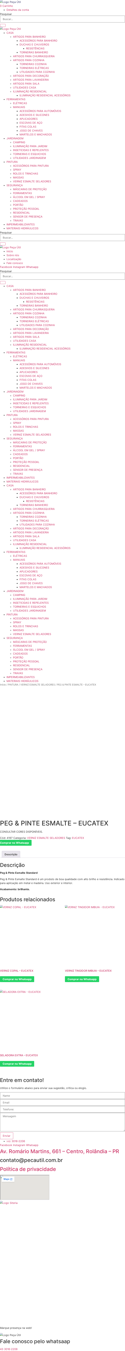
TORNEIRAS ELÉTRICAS (34, 68)
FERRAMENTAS (16, 99)
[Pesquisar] (3, 25)
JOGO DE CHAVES (31, 130)
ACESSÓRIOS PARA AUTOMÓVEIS (40, 111)
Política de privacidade (28, 1169)
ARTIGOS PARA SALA (26, 83)
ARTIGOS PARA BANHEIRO (29, 36)
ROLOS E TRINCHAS (25, 173)
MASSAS (18, 177)
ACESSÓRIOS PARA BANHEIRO (38, 40)
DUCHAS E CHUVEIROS (34, 44)
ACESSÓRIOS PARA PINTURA (31, 165)
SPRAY (17, 169)
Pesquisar (6, 14)
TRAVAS (18, 220)
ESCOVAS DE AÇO (31, 122)
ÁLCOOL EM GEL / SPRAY (29, 197)
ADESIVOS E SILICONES (34, 115)
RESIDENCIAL (21, 212)
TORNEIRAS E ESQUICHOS (29, 154)
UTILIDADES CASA (24, 87)
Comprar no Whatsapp (17, 979)
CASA (10, 32)
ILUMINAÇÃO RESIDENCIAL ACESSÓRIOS (45, 95)
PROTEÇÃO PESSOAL (26, 208)
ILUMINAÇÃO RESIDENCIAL (30, 91)
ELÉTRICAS (20, 103)
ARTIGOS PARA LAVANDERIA (31, 79)
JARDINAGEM (15, 138)
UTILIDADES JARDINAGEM (29, 158)
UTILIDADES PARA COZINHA (37, 71)
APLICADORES (29, 118)
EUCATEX (78, 838)
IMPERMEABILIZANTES (21, 224)
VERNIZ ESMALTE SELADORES (32, 181)
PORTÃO (18, 204)
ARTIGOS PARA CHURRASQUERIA (34, 56)
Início (3, 684)
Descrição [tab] (11, 854)
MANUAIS (19, 107)
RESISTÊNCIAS (35, 48)
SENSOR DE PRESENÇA (27, 216)
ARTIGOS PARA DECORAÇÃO (31, 75)
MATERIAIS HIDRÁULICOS (22, 228)
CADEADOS (20, 201)
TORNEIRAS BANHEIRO (34, 52)
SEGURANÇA (15, 185)
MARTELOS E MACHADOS (36, 134)
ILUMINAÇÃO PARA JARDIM (30, 146)
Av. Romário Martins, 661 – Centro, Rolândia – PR (59, 1151)
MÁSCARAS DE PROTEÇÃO (30, 189)
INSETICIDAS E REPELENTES (31, 150)
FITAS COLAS (28, 126)
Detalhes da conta (18, 9)
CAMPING (19, 142)
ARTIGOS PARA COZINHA (28, 60)
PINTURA (12, 161)
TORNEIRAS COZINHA (33, 64)
